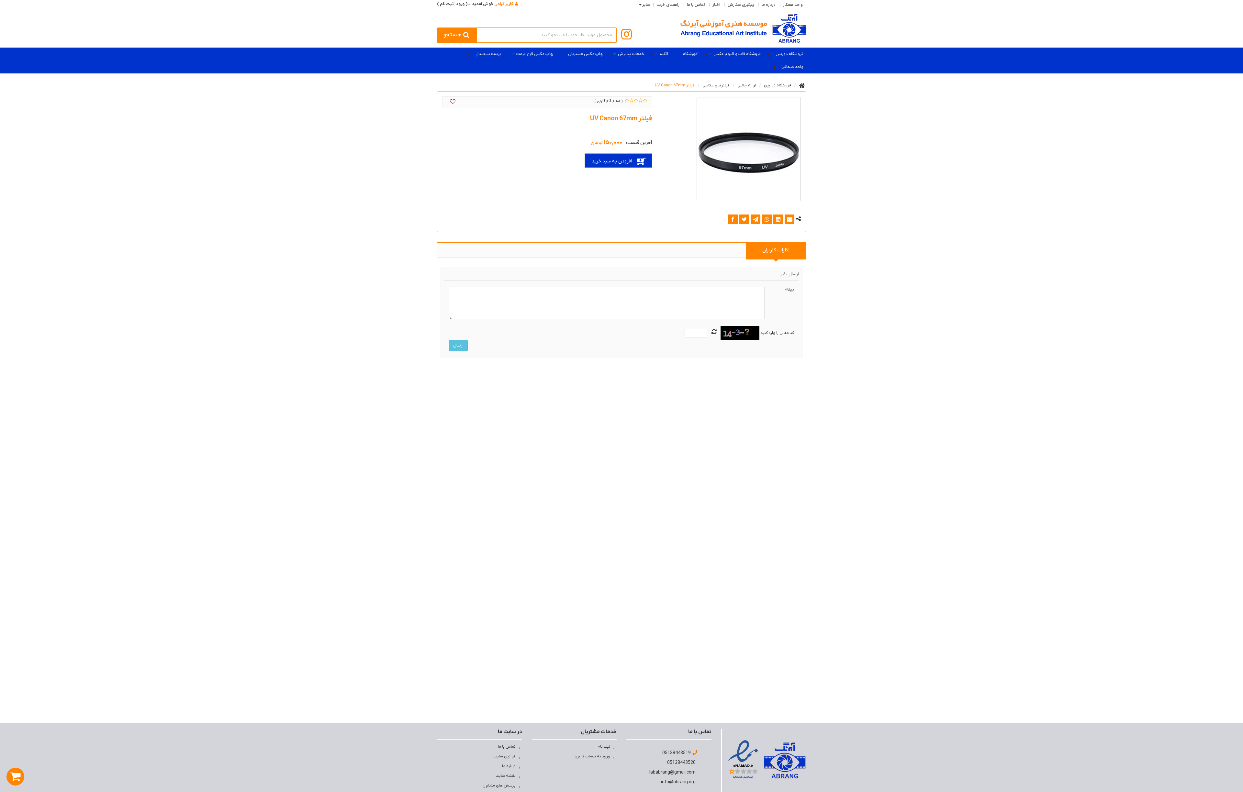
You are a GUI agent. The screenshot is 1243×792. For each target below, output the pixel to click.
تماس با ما (696, 4)
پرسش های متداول (499, 785)
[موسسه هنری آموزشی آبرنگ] (743, 28)
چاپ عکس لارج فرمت (534, 54)
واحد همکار (793, 4)
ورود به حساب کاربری (592, 756)
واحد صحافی (792, 67)
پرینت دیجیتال (488, 54)
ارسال (458, 345)
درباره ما (769, 4)
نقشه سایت (506, 775)
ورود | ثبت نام (452, 4)
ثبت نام (604, 746)
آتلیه (663, 54)
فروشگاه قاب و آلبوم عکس (737, 54)
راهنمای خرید (667, 4)
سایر (646, 4)
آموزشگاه (691, 54)
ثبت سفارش (79, 776)
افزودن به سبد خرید (612, 161)
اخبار (716, 4)
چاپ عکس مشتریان (585, 54)
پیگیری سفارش (741, 4)
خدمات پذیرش (631, 54)
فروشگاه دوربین (789, 54)
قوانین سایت (505, 756)
